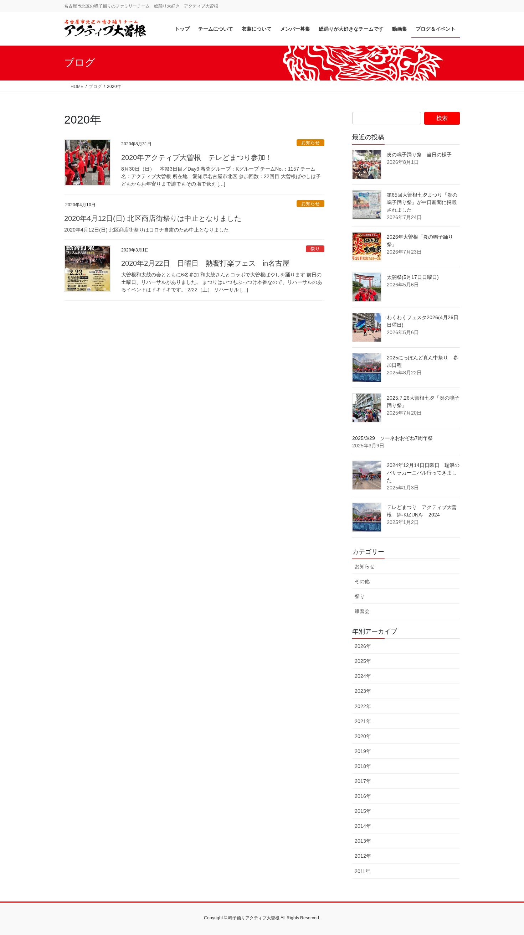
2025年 (363, 661)
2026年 (363, 646)
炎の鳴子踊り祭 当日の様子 (419, 154)
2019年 (363, 751)
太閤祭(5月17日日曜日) (413, 277)
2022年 (363, 706)
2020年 (363, 736)
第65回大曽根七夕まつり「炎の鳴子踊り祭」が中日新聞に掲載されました (422, 202)
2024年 (363, 676)
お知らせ (310, 142)
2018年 (363, 766)
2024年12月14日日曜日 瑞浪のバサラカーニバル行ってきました (423, 472)
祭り (315, 248)
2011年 (362, 871)
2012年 (363, 856)
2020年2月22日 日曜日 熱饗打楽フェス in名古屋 (205, 263)
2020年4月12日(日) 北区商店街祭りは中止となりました (152, 218)
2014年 (363, 826)
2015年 (363, 811)
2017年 (363, 781)
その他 (362, 581)
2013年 (363, 841)
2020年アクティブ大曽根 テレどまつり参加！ (196, 157)
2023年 (363, 691)
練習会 (362, 611)
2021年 (363, 721)
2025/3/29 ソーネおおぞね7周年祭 (392, 438)
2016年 (363, 796)
